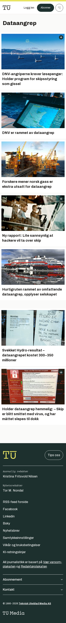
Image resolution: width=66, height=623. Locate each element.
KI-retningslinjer (14, 552)
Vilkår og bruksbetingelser (21, 545)
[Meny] (59, 8)
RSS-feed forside (15, 502)
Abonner (45, 7)
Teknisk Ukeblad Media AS (35, 603)
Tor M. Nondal (13, 490)
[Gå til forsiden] (7, 8)
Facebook (10, 509)
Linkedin (9, 516)
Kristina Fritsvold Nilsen (20, 476)
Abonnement (12, 579)
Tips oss (54, 455)
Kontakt (8, 589)
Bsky (6, 523)
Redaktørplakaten (34, 566)
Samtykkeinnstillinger (18, 538)
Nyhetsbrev (11, 530)
